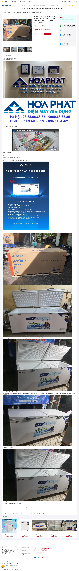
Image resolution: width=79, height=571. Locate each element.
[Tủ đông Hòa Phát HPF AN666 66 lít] (24, 526)
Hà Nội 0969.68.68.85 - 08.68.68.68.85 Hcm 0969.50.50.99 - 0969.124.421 (43, 550)
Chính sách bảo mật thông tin (26, 552)
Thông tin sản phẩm (8, 55)
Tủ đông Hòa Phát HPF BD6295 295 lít (54, 534)
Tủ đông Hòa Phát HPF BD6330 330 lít (39, 534)
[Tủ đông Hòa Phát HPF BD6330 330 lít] (39, 526)
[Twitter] (38, 557)
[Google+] (40, 557)
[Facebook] (35, 557)
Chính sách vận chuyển (25, 547)
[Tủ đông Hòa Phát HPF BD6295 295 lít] (54, 526)
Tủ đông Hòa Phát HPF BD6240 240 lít (69, 534)
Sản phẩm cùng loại (8, 516)
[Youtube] (43, 557)
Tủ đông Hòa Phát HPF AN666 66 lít (24, 534)
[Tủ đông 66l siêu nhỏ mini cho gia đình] (9, 526)
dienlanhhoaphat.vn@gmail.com (41, 554)
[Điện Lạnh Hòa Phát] (6, 5)
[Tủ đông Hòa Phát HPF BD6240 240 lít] (69, 526)
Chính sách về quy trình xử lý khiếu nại (26, 554)
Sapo (17, 569)
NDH (10, 569)
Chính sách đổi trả (24, 549)
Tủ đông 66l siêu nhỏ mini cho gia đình (9, 534)
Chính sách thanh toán (25, 546)
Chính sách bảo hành (24, 550)
